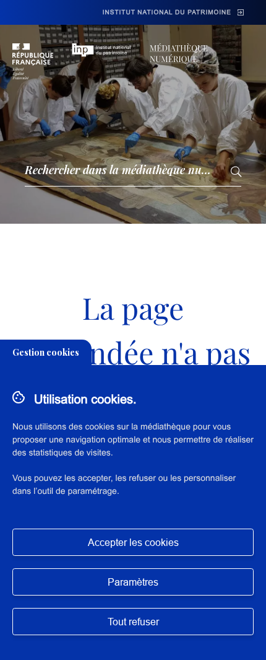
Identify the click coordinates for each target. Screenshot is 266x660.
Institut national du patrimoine (167, 12)
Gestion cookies (45, 352)
